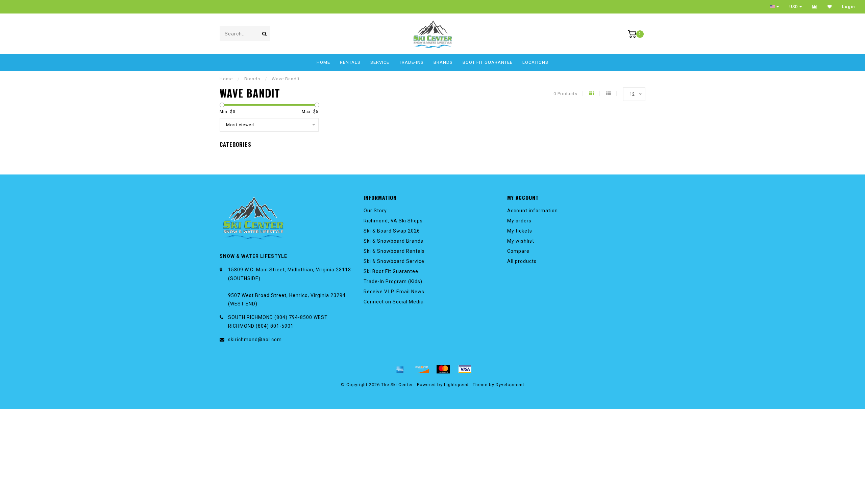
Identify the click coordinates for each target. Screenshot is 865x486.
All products (522, 261)
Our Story (375, 210)
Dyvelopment (510, 384)
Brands (443, 62)
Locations (535, 62)
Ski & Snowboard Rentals (394, 251)
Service (379, 62)
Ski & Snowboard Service (394, 261)
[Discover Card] (421, 369)
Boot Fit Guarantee (488, 62)
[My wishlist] (829, 6)
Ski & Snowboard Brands (393, 241)
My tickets (519, 231)
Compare (518, 251)
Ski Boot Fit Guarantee (391, 271)
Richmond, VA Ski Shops (393, 220)
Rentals (350, 62)
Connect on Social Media (394, 301)
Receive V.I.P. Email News (394, 291)
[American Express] (400, 369)
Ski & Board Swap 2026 (392, 231)
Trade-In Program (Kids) (393, 281)
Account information (532, 210)
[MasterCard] (443, 369)
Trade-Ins (411, 62)
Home (323, 62)
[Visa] (464, 369)
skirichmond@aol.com (255, 339)
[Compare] (814, 6)
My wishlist (520, 241)
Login (848, 6)
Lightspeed (456, 384)
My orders (519, 220)
